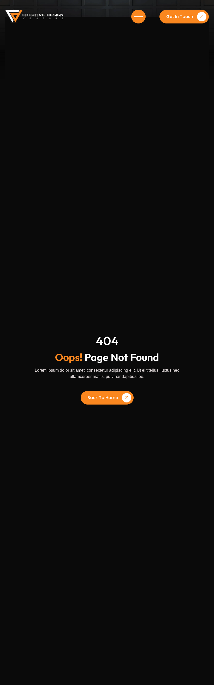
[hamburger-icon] (138, 16)
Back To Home (102, 398)
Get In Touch (179, 17)
